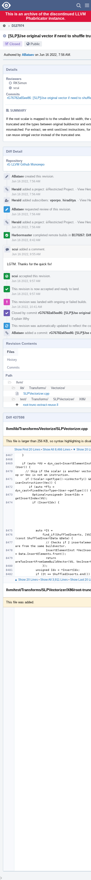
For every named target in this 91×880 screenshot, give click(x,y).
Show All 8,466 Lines (56, 449)
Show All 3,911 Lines (54, 579)
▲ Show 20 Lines (26, 579)
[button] (87, 5)
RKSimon (20, 83)
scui (16, 88)
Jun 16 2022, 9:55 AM (26, 254)
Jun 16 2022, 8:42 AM (26, 240)
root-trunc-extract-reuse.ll (40, 405)
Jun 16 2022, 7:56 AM (26, 181)
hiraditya (69, 200)
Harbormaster (22, 235)
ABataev (28, 55)
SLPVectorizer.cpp (36, 393)
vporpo (55, 200)
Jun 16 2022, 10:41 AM (27, 307)
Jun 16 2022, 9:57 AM (26, 281)
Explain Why (20, 319)
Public (35, 44)
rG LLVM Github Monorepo (25, 164)
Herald (16, 189)
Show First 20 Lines (27, 449)
